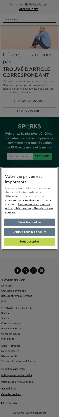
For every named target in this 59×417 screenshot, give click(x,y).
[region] (29, 208)
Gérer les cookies (30, 222)
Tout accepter (29, 241)
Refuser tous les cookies (29, 232)
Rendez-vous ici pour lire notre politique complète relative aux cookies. (29, 208)
